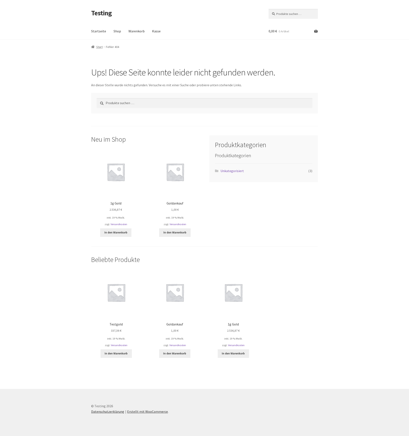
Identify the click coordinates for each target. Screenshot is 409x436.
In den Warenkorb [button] (115, 232)
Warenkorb (136, 31)
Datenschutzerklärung (107, 411)
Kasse (156, 31)
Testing (101, 13)
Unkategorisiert (232, 171)
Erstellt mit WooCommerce (147, 411)
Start (99, 47)
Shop (117, 31)
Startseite (98, 31)
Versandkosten (119, 224)
